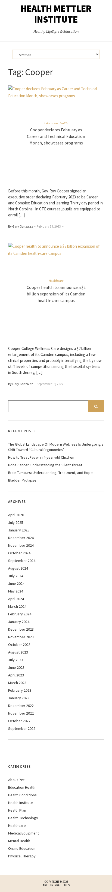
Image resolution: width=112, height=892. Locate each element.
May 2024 (15, 591)
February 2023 (19, 690)
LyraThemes (62, 885)
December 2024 (21, 537)
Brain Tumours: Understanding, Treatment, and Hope (50, 472)
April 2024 (16, 598)
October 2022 (19, 720)
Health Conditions (22, 795)
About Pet (16, 779)
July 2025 (15, 522)
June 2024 (16, 583)
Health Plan (17, 810)
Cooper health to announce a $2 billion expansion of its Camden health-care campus (56, 294)
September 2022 (21, 728)
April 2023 (16, 675)
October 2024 (19, 553)
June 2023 (16, 667)
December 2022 (21, 705)
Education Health (56, 123)
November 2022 (21, 713)
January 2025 (18, 530)
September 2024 (21, 560)
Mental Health (19, 840)
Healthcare (56, 281)
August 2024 (18, 568)
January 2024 (18, 621)
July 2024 (15, 575)
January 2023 (18, 698)
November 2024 (21, 545)
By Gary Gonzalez (20, 226)
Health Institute (20, 802)
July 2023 (15, 659)
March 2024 (17, 606)
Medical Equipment (23, 833)
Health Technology (23, 817)
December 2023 (21, 629)
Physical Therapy (22, 856)
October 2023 (19, 644)
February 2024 (19, 614)
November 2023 (21, 636)
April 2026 (16, 514)
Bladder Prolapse (22, 480)
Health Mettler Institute (56, 14)
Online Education (21, 848)
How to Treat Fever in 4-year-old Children (41, 457)
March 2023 (17, 682)
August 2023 (18, 652)
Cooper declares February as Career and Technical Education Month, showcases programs (56, 136)
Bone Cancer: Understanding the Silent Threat (45, 464)
